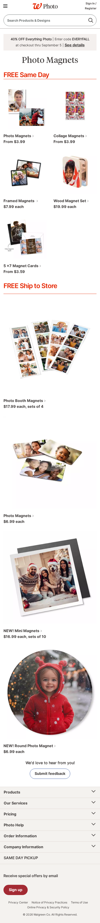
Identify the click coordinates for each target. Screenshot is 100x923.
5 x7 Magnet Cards (20, 265)
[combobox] (50, 20)
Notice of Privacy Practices (49, 902)
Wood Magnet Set (69, 200)
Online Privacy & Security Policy (48, 907)
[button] (6, 6)
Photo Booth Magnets (23, 400)
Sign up (15, 889)
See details (75, 45)
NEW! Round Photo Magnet (28, 745)
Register (91, 8)
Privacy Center (18, 902)
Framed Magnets (19, 200)
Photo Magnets (17, 135)
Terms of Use (79, 902)
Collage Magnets (68, 135)
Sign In (90, 3)
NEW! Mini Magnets (21, 630)
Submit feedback (50, 773)
